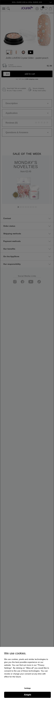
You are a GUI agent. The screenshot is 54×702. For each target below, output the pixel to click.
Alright (27, 695)
